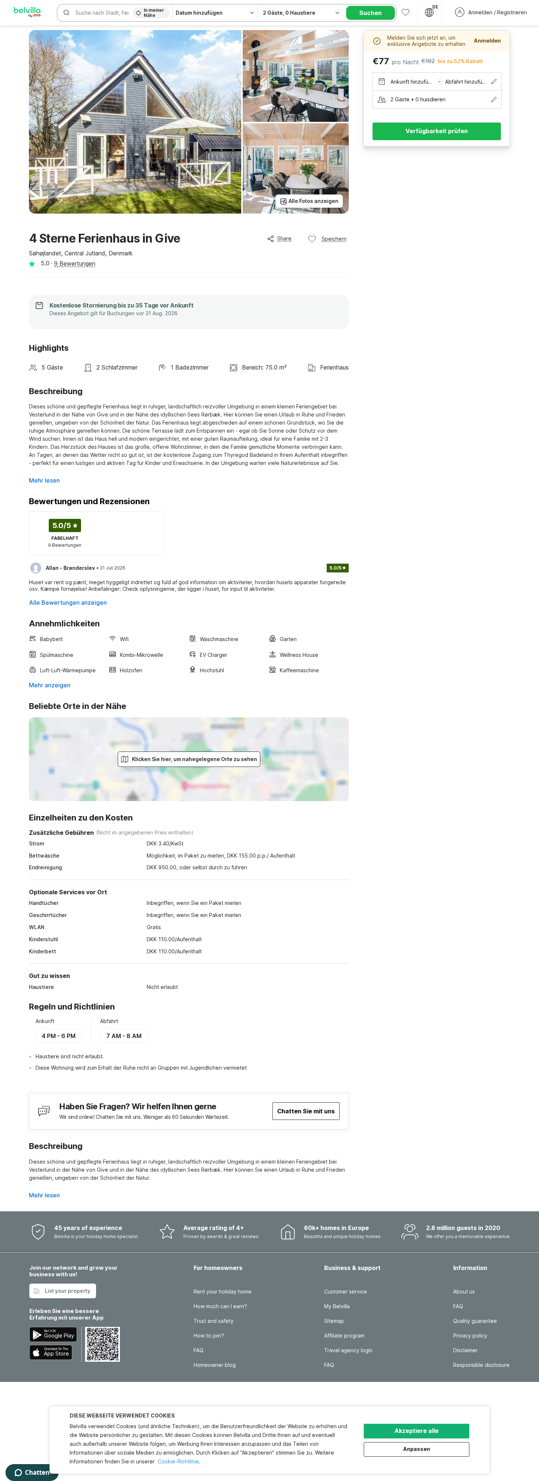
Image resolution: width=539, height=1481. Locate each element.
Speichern (334, 239)
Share (284, 238)
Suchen (370, 13)
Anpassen (416, 1449)
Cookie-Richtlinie (178, 1461)
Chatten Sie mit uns (306, 1111)
